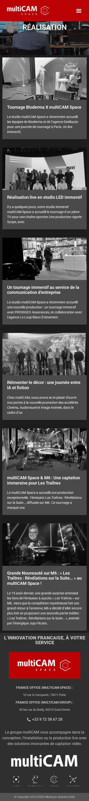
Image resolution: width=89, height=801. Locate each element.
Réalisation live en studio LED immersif (44, 197)
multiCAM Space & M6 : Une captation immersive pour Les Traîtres (43, 480)
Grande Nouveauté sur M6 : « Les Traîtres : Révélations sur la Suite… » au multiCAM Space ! (44, 578)
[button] (79, 10)
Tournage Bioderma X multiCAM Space (44, 107)
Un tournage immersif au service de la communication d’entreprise (43, 290)
